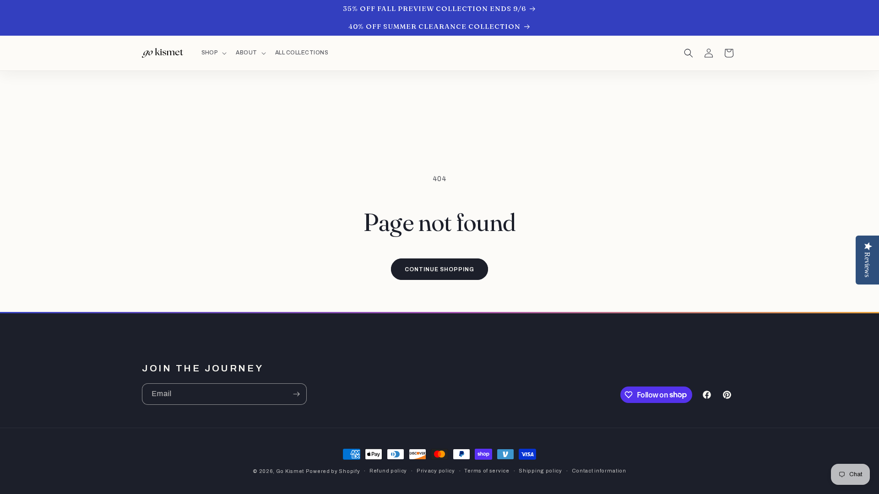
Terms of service (486, 470)
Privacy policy (436, 470)
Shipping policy (540, 470)
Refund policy (388, 470)
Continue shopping (439, 269)
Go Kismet (290, 471)
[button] (213, 53)
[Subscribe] (296, 394)
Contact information (599, 470)
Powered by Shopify (333, 471)
